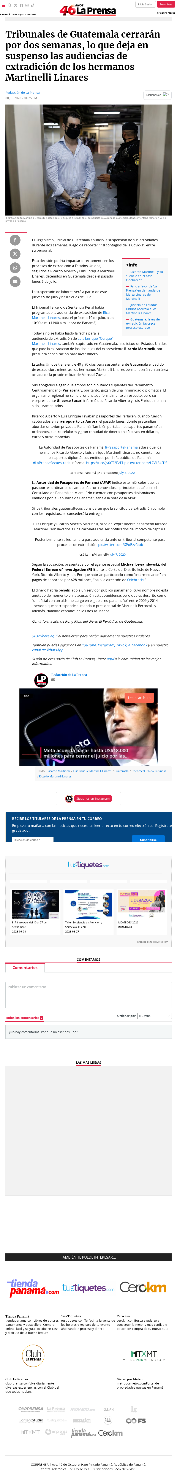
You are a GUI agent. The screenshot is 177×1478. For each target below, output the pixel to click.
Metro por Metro (31, 1433)
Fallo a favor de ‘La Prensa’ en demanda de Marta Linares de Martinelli (143, 292)
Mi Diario (83, 1410)
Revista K (135, 1410)
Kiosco (171, 12)
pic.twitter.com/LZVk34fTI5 (145, 462)
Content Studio (31, 1421)
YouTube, (89, 645)
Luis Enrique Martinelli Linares (92, 771)
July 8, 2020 (127, 473)
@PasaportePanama (121, 447)
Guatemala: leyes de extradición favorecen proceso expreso (143, 323)
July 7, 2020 (117, 554)
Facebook (139, 645)
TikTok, (121, 645)
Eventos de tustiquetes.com (152, 941)
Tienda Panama (84, 1433)
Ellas (109, 1410)
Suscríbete (166, 4)
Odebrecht (136, 579)
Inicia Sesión (145, 4)
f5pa (136, 1421)
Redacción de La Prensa (22, 92)
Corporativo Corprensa (32, 1410)
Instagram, (106, 645)
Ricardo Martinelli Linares (55, 776)
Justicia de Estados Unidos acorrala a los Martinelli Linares (141, 309)
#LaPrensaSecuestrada (52, 462)
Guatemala (121, 771)
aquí (110, 659)
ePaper (161, 12)
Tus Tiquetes (57, 1421)
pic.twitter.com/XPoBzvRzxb (120, 544)
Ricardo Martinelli (58, 771)
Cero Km (110, 1433)
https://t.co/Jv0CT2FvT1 (104, 462)
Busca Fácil (83, 1421)
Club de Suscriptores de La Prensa (109, 1421)
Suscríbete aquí (44, 636)
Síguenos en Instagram (93, 798)
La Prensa (57, 1410)
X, (129, 645)
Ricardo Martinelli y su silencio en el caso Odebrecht (144, 276)
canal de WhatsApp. (48, 649)
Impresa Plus (57, 1433)
